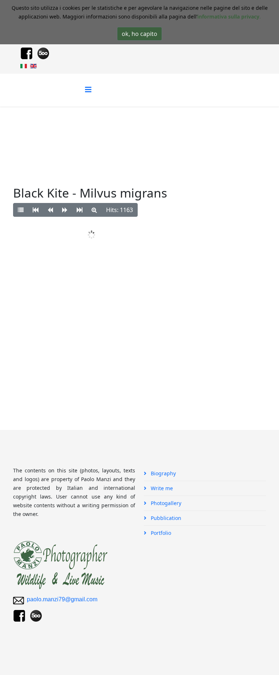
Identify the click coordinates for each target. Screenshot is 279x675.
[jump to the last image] (79, 210)
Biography (162, 473)
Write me (161, 488)
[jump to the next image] (64, 210)
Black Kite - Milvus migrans (186, 133)
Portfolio (160, 532)
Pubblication (165, 518)
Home (38, 133)
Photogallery (68, 133)
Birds (138, 133)
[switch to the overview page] (20, 210)
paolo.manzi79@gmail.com (62, 599)
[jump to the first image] (35, 210)
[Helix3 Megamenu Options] (88, 89)
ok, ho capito (139, 34)
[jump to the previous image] (50, 210)
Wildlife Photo (108, 133)
